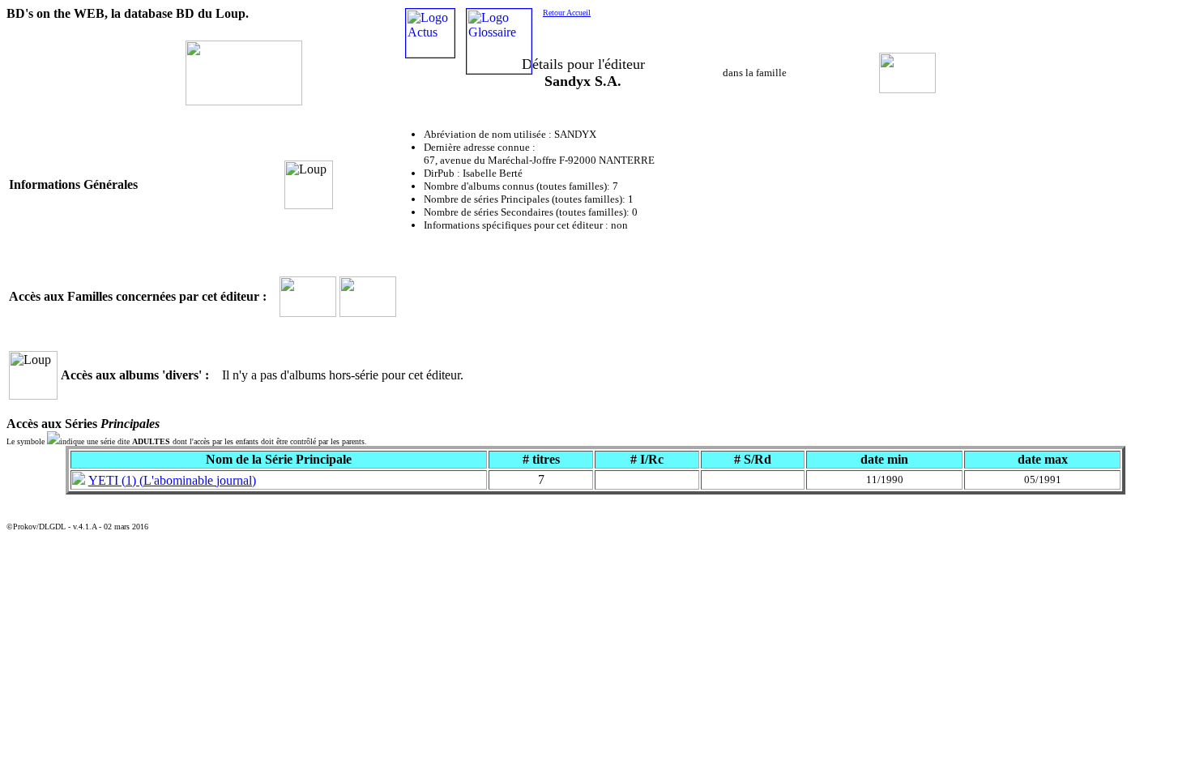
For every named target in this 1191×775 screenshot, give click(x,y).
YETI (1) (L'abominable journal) (172, 480)
